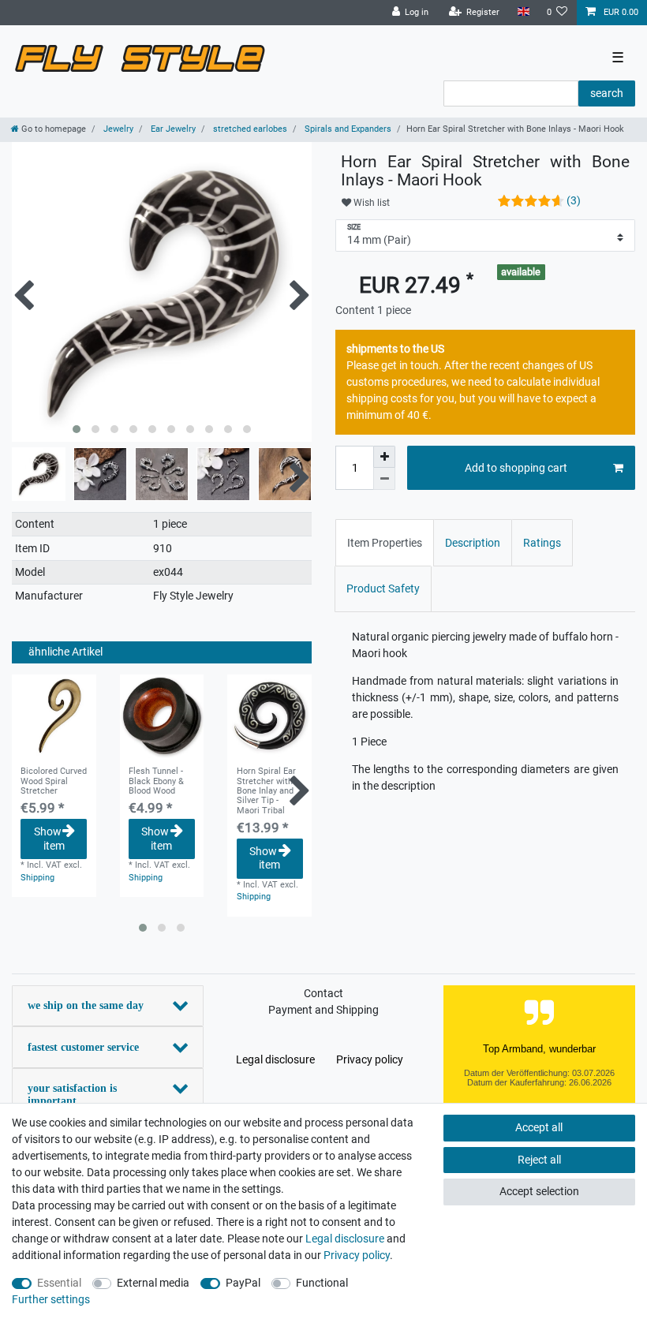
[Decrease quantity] (384, 479)
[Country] (522, 12)
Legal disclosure (275, 1059)
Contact (323, 993)
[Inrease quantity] (384, 457)
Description (472, 542)
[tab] (384, 542)
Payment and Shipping (323, 1009)
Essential (59, 1282)
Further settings (51, 1299)
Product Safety (383, 588)
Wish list (370, 202)
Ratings (542, 542)
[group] (54, 716)
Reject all (539, 1159)
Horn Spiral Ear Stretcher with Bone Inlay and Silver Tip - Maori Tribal (266, 791)
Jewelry (117, 129)
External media (153, 1282)
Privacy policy (369, 1059)
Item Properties (384, 542)
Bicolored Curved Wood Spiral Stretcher (54, 781)
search (606, 93)
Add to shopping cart (516, 467)
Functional (322, 1282)
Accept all (539, 1127)
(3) (574, 200)
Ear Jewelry (172, 129)
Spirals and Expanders (346, 129)
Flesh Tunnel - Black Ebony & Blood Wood (156, 781)
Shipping (37, 877)
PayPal (243, 1282)
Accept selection (539, 1191)
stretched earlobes (249, 129)
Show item (49, 838)
